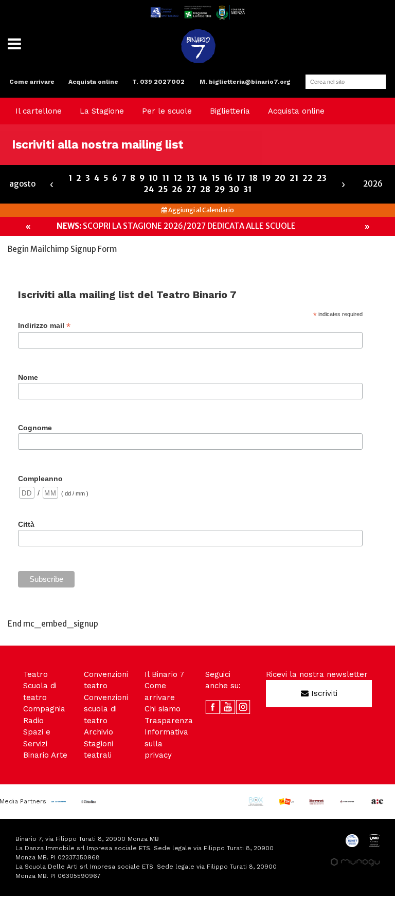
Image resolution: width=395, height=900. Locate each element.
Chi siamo (163, 708)
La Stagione (102, 111)
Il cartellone (38, 111)
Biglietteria (230, 111)
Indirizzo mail (44, 325)
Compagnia (44, 708)
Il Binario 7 (164, 674)
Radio (33, 720)
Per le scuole (167, 111)
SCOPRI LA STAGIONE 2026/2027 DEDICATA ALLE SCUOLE (176, 226)
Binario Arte (45, 755)
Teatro (35, 674)
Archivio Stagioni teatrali (98, 743)
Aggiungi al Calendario (200, 210)
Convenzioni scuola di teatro (106, 709)
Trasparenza (169, 720)
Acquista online (93, 81)
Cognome (35, 428)
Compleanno (40, 478)
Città (26, 524)
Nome (28, 377)
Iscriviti (323, 693)
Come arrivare (32, 81)
